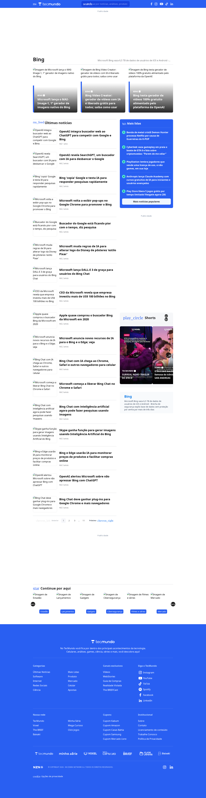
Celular (71, 685)
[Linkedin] (171, 767)
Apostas (72, 689)
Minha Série (74, 720)
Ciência (36, 689)
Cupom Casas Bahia (113, 729)
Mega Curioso (75, 725)
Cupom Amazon (111, 725)
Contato (142, 725)
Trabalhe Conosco (147, 734)
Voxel (36, 725)
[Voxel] (90, 753)
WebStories (109, 676)
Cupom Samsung (112, 734)
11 (84, 520)
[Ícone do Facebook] (151, 4)
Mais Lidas (73, 672)
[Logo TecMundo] (49, 4)
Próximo (101, 520)
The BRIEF (38, 729)
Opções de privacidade (48, 776)
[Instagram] (164, 767)
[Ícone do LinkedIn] (171, 4)
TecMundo (38, 720)
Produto (72, 676)
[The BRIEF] (127, 753)
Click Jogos (73, 729)
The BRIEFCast (110, 689)
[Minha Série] (68, 753)
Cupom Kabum (111, 720)
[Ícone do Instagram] (156, 4)
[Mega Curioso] (109, 753)
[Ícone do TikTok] (166, 4)
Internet (37, 680)
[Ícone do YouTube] (161, 4)
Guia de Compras (112, 680)
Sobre (141, 720)
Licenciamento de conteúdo (152, 729)
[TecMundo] (44, 753)
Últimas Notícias (41, 672)
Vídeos (106, 672)
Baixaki (36, 734)
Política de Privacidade (150, 738)
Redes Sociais (40, 685)
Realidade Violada (112, 685)
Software (38, 676)
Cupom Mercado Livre (114, 738)
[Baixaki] (164, 753)
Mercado (72, 680)
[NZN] (38, 767)
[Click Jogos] (145, 753)
